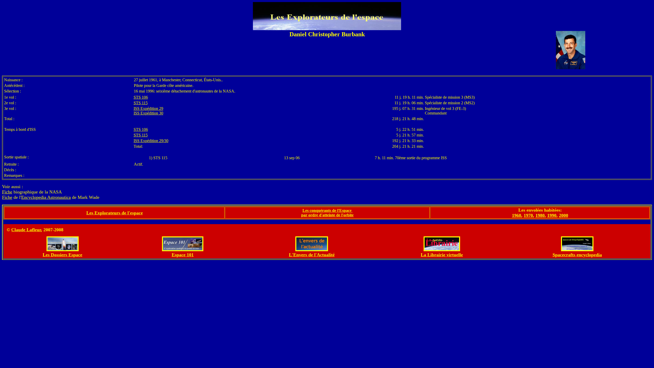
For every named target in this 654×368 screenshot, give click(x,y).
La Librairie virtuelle (442, 254)
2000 (563, 215)
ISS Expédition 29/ (149, 141)
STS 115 (141, 103)
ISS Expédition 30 (148, 113)
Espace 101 (183, 254)
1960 (516, 215)
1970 (528, 215)
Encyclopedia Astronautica (46, 197)
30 (166, 141)
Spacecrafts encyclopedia (577, 254)
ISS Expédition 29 (148, 108)
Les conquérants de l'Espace (327, 210)
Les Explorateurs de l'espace (114, 212)
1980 (540, 215)
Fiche (7, 191)
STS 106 (141, 97)
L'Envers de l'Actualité (312, 254)
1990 (551, 215)
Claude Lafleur (26, 229)
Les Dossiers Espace (62, 254)
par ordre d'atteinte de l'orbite (327, 215)
